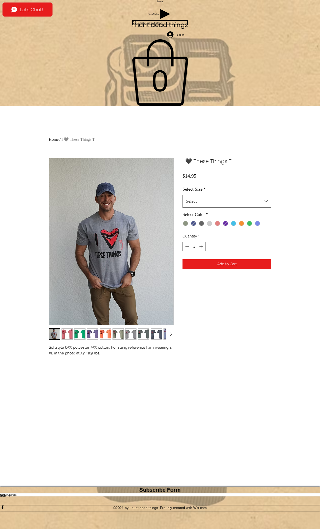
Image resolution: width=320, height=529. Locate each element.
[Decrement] (186, 246)
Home (53, 139)
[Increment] (201, 246)
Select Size (194, 189)
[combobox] (226, 201)
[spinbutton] (194, 246)
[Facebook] (160, 507)
